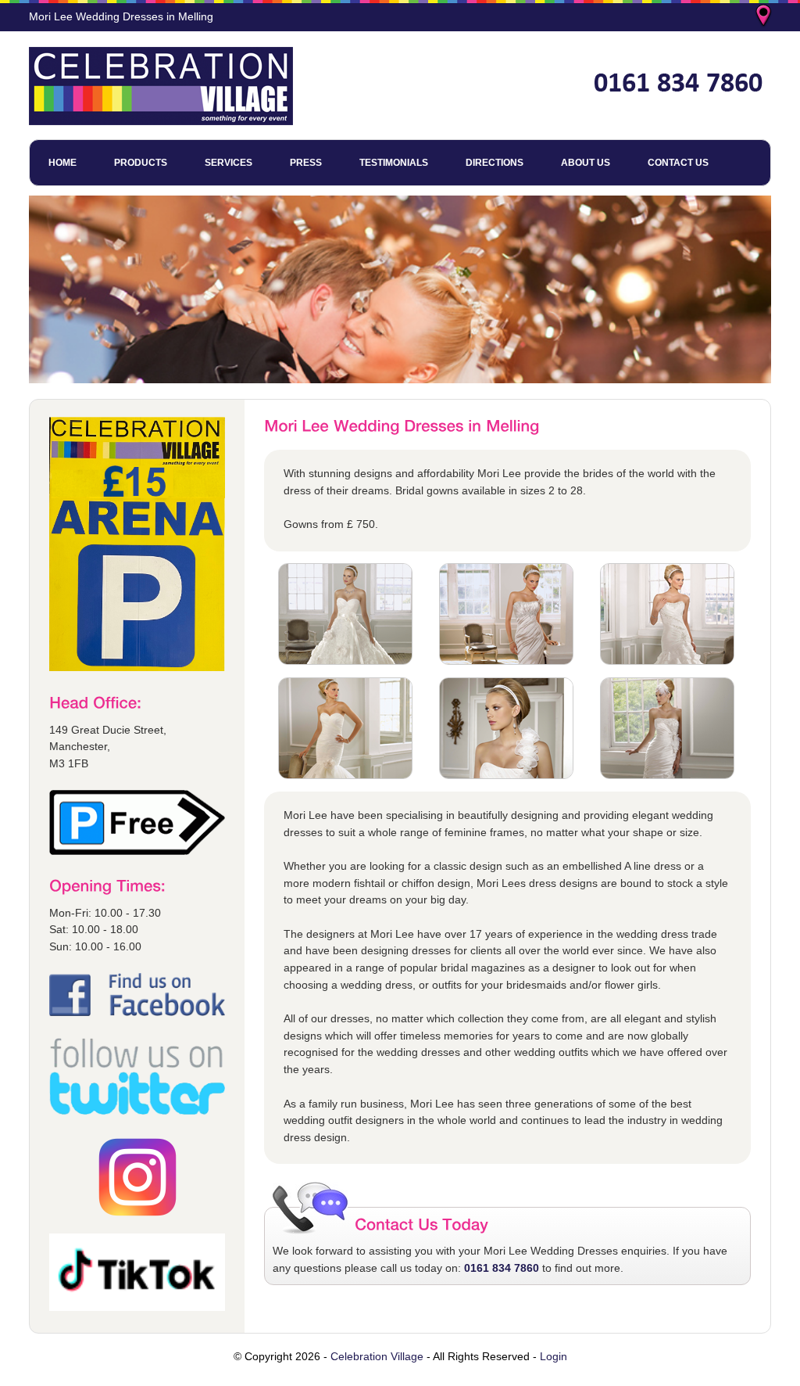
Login (553, 1356)
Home (62, 162)
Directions (494, 162)
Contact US (678, 162)
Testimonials (393, 162)
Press (306, 162)
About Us (585, 162)
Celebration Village (376, 1356)
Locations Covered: (764, 17)
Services (228, 162)
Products (140, 162)
